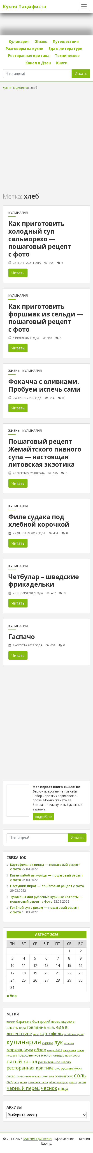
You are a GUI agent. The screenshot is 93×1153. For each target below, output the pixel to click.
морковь (15, 1049)
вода (22, 1028)
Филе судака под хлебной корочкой (38, 520)
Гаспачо (21, 636)
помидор (57, 1055)
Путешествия (66, 41)
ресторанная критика (30, 1068)
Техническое (67, 55)
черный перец (23, 1088)
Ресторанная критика (28, 55)
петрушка (69, 1050)
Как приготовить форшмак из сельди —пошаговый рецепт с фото (45, 317)
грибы (51, 1028)
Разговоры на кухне (24, 48)
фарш (82, 1082)
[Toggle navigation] (84, 6)
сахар (11, 1076)
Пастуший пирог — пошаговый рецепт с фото (47, 886)
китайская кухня (74, 1034)
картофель (51, 1033)
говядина (36, 1027)
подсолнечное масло (34, 1055)
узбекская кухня (58, 1082)
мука (28, 1049)
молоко (69, 1043)
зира (36, 1034)
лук (58, 1042)
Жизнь (41, 41)
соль (80, 1075)
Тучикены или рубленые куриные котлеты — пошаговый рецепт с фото (46, 899)
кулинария (24, 1041)
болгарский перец (46, 1021)
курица (47, 1043)
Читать (18, 272)
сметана (48, 1076)
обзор (40, 1049)
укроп (73, 1082)
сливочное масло (28, 1076)
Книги (61, 62)
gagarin (11, 1021)
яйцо (63, 1088)
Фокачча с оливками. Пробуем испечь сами (44, 385)
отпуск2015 (54, 1050)
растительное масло (54, 1062)
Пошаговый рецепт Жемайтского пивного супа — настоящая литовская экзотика (44, 453)
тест (16, 1082)
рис (57, 1068)
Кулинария (19, 41)
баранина (23, 1021)
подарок (12, 1055)
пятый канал (22, 1061)
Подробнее (43, 817)
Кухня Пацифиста (24, 6)
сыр (10, 1082)
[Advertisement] (46, 140)
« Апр (12, 995)
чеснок (49, 1088)
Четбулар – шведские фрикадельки (43, 580)
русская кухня (71, 1068)
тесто (23, 1082)
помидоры (72, 1055)
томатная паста (38, 1082)
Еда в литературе (65, 48)
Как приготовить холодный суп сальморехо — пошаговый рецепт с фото (39, 238)
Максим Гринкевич (37, 1139)
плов (80, 1050)
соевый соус (64, 1076)
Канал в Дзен (38, 62)
